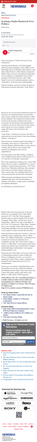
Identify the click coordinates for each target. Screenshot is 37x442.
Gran (11, 15)
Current (3, 36)
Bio (7, 36)
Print (4, 45)
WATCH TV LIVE (10, 1)
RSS (26, 424)
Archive (11, 36)
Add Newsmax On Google (10, 42)
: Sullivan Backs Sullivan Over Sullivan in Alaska (18, 314)
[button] (32, 5)
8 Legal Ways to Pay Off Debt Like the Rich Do (18, 379)
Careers (5, 426)
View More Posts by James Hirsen (15, 303)
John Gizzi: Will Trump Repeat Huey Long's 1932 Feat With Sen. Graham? (19, 310)
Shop (21, 424)
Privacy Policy (12, 426)
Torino (14, 15)
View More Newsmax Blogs (12, 317)
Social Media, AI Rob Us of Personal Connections (16, 300)
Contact (9, 424)
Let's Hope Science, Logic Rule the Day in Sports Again (17, 295)
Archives (31, 424)
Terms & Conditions (23, 426)
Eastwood (6, 15)
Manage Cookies (18, 429)
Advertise (15, 424)
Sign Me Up (30, 342)
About (4, 424)
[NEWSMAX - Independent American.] (18, 6)
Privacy (4, 344)
